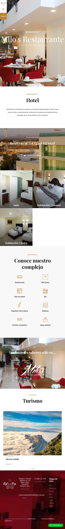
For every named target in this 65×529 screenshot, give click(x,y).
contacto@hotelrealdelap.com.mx (31, 495)
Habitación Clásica (16, 243)
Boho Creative (32, 518)
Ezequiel (3, 16)
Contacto (51, 503)
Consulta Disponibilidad (34, 155)
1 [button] (30, 468)
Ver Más (8, 464)
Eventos (51, 500)
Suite (16, 205)
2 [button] (32, 468)
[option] (32, 439)
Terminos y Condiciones (47, 518)
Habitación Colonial (49, 205)
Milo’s (50, 494)
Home (50, 485)
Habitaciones (52, 488)
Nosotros (51, 491)
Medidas (51, 506)
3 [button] (34, 468)
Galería (51, 497)
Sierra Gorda (12, 459)
